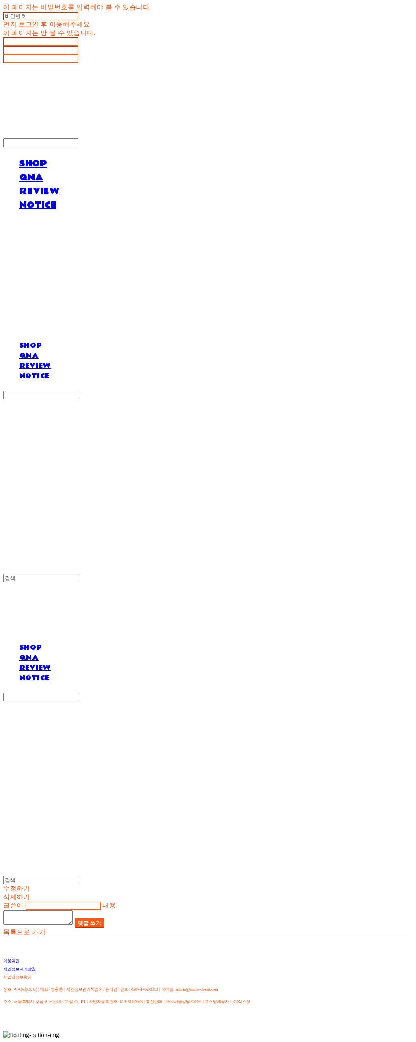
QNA (31, 177)
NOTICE (38, 205)
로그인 (29, 24)
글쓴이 (13, 905)
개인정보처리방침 (19, 969)
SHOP (33, 164)
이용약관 (11, 961)
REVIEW (40, 191)
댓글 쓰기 (90, 923)
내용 (109, 905)
